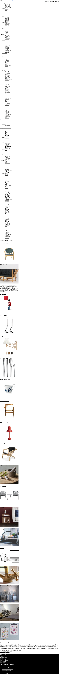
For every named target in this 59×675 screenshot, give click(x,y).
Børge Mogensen (41, 645)
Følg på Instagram (3, 662)
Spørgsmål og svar (3, 659)
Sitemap (1, 658)
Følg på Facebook (3, 661)
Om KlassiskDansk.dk (3, 657)
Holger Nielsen (53, 645)
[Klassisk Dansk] (29, 1)
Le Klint (5, 289)
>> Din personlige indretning (5, 652)
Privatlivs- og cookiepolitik (4, 660)
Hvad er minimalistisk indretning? (7, 669)
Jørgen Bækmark (47, 645)
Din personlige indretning (6, 670)
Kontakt (1, 656)
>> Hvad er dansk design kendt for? (6, 651)
